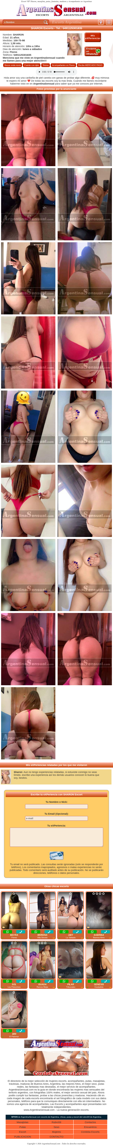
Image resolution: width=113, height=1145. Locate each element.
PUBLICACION (22, 1136)
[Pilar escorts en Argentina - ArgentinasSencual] (70, 960)
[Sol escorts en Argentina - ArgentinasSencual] (14, 960)
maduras (25, 1084)
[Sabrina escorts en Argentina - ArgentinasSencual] (99, 911)
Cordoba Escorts (90, 1132)
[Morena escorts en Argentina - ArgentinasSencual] (42, 911)
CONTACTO (56, 1136)
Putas (22, 1127)
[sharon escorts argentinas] (56, 17)
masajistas (99, 1081)
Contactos (90, 1122)
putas (88, 1081)
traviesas (14, 1084)
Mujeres (56, 1132)
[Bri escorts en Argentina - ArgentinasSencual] (14, 1010)
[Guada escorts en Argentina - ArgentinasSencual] (42, 960)
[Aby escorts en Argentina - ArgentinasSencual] (70, 911)
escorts (49, 80)
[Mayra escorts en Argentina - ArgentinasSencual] (14, 911)
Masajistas (22, 1122)
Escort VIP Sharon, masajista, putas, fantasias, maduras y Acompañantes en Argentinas (56, 1)
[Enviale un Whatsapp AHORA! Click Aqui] (92, 55)
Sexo (56, 1127)
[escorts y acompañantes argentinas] (56, 1047)
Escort (22, 1132)
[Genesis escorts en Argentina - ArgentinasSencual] (99, 960)
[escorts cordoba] (56, 1075)
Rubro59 (56, 1122)
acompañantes (76, 1081)
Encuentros (90, 1127)
